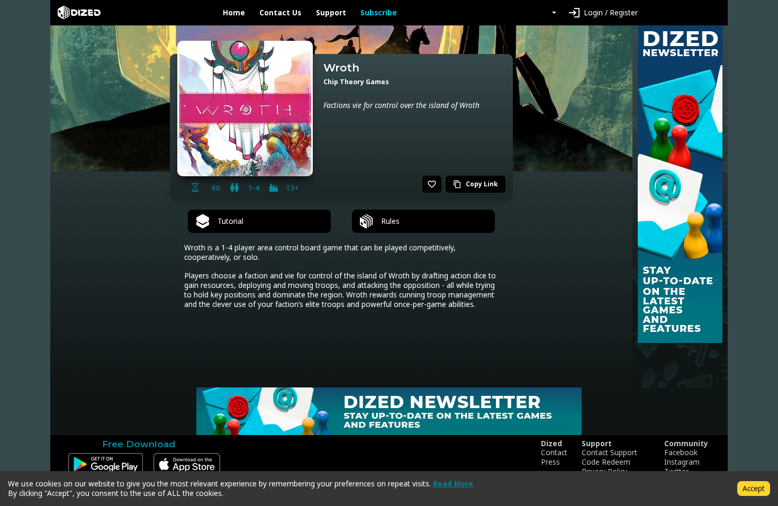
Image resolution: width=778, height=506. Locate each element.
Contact (554, 452)
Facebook (681, 452)
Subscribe (378, 12)
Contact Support (609, 452)
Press (550, 462)
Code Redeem (606, 462)
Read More (453, 483)
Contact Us (280, 12)
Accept (754, 488)
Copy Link (475, 183)
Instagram (682, 462)
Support (331, 12)
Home (234, 12)
